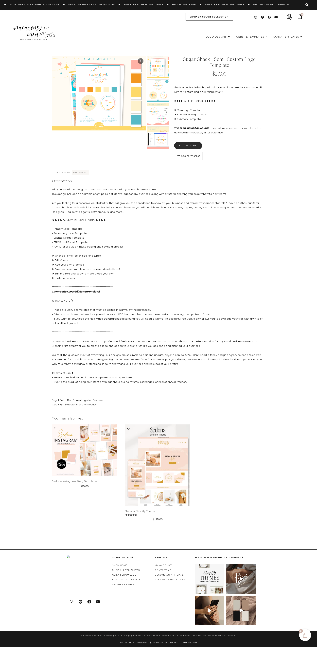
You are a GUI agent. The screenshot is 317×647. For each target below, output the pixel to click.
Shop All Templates (126, 570)
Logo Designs (216, 36)
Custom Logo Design (126, 579)
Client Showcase (124, 575)
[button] (218, 36)
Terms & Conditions (165, 642)
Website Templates (249, 36)
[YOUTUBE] (98, 601)
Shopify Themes (123, 584)
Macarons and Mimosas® (81, 404)
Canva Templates (286, 36)
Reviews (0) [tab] (80, 172)
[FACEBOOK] (89, 601)
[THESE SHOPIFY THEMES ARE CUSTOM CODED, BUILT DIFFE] (210, 579)
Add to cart (188, 145)
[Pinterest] (262, 17)
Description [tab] (63, 172)
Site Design (190, 642)
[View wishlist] (289, 17)
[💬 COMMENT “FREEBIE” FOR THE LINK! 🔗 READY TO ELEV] (210, 610)
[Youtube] (276, 17)
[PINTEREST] (80, 601)
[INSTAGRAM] (72, 601)
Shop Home (119, 565)
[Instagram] (256, 17)
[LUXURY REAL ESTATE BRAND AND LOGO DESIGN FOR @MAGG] (241, 610)
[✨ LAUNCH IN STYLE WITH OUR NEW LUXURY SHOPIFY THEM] (241, 579)
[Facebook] (269, 17)
